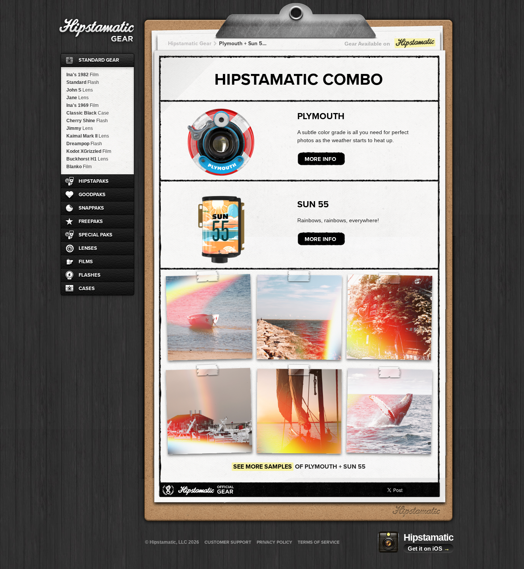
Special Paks (95, 235)
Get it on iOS (429, 548)
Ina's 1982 (82, 74)
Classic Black (87, 113)
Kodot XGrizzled (88, 151)
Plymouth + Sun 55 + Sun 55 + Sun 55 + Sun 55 (243, 43)
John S (79, 90)
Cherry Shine (87, 120)
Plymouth (320, 116)
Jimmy (79, 128)
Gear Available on (367, 44)
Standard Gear (99, 60)
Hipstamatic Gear (189, 43)
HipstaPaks (94, 181)
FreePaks (91, 221)
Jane (77, 97)
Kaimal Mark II (87, 136)
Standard (82, 82)
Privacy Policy (274, 542)
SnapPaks (91, 208)
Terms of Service (318, 542)
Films (86, 262)
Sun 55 (313, 204)
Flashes (90, 275)
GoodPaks (92, 195)
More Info (320, 159)
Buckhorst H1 (87, 159)
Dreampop (84, 143)
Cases (87, 288)
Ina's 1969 (82, 105)
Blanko (79, 166)
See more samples (262, 467)
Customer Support (227, 542)
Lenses (88, 248)
